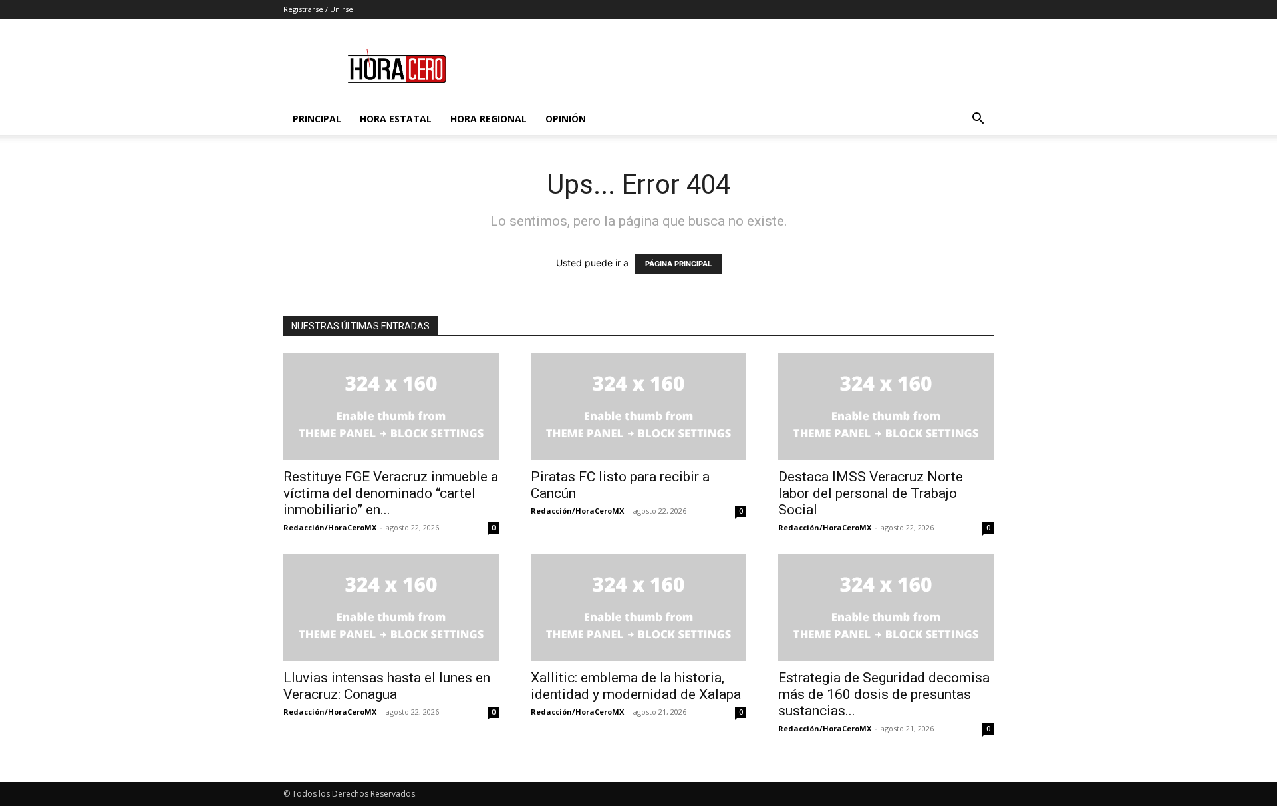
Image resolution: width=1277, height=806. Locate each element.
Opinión (565, 118)
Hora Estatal (396, 118)
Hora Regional (488, 118)
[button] (978, 120)
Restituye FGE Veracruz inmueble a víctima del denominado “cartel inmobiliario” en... (390, 493)
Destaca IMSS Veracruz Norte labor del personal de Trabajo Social (870, 493)
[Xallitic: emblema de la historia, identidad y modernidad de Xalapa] (638, 607)
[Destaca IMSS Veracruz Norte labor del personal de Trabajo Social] (886, 406)
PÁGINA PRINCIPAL (678, 263)
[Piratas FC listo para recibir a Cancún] (638, 406)
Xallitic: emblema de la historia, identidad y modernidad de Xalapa (636, 686)
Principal (317, 118)
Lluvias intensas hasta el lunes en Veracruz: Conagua (386, 686)
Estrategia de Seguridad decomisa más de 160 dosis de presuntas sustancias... (884, 694)
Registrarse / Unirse (318, 9)
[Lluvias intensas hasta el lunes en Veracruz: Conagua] (391, 607)
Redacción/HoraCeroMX (329, 527)
